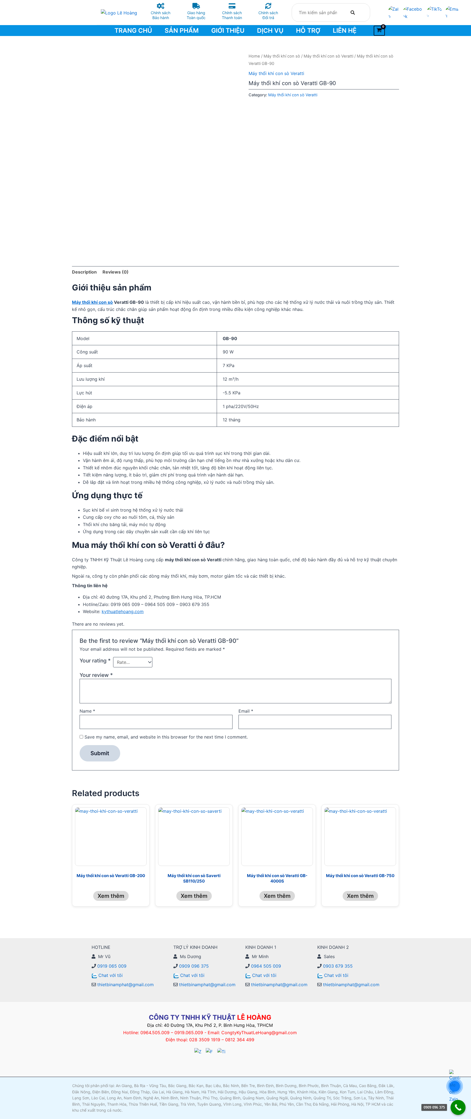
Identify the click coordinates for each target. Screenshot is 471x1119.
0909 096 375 (193, 966)
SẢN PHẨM (182, 30)
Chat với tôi (110, 975)
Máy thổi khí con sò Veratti (328, 56)
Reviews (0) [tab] (115, 272)
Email (245, 711)
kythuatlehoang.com (123, 611)
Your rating (95, 660)
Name (87, 711)
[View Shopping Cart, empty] (379, 31)
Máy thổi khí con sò (282, 56)
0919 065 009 (111, 966)
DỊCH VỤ (270, 30)
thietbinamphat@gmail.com (125, 984)
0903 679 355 (337, 966)
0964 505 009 (265, 966)
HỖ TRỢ (308, 30)
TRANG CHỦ (133, 30)
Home (254, 56)
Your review (96, 675)
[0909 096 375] (458, 1107)
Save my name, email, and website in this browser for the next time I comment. (166, 737)
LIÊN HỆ (345, 30)
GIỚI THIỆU (227, 30)
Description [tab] (84, 272)
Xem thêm (111, 896)
